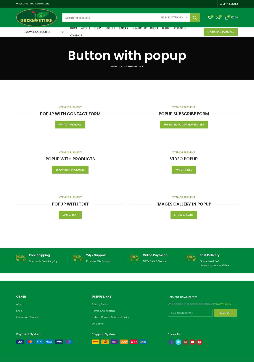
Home (114, 66)
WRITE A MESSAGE (70, 124)
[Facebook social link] (171, 342)
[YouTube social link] (192, 342)
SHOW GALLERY (183, 214)
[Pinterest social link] (199, 342)
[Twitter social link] (178, 342)
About (20, 304)
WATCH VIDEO (183, 169)
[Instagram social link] (185, 342)
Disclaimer (98, 323)
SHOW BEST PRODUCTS (70, 169)
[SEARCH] (195, 17)
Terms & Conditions (103, 310)
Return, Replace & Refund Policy (110, 317)
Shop (19, 310)
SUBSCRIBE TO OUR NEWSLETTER (184, 124)
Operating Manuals (220, 31)
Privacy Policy (100, 304)
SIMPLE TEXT (70, 214)
